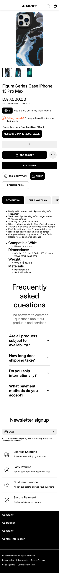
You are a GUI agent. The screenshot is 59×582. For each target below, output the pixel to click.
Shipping (6, 103)
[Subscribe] (53, 432)
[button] (43, 176)
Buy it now (29, 165)
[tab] (38, 200)
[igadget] (29, 6)
